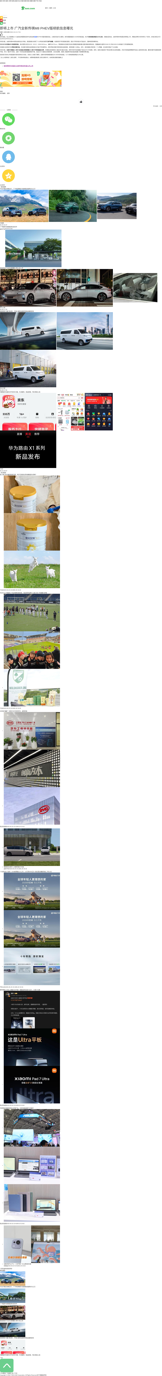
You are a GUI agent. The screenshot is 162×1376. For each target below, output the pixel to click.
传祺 (35, 37)
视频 (25, 1)
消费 (34, 1)
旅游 (16, 1)
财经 (28, 1)
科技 (40, 1)
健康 (31, 1)
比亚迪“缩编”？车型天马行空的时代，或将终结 (13, 711)
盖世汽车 (2, 229)
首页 (1, 1)
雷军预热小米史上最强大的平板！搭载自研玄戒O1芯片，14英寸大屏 (20, 990)
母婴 (22, 1)
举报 (1, 91)
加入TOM (14, 1373)
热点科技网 (3, 826)
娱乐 (7, 1)
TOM (1, 590)
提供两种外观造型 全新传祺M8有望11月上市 (18, 66)
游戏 (13, 1)
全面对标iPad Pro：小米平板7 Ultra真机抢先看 (17, 1264)
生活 (19, 1)
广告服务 (8, 1373)
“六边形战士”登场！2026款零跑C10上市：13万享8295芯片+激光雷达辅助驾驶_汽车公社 (26, 871)
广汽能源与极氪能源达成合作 (8, 227)
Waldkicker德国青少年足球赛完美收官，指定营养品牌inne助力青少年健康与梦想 (23, 593)
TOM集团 (3, 1373)
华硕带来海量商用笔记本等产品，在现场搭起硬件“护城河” (17, 1108)
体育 (10, 1)
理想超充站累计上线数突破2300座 (14, 867)
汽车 (37, 1)
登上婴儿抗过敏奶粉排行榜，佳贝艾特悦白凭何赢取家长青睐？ (18, 474)
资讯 (4, 1)
